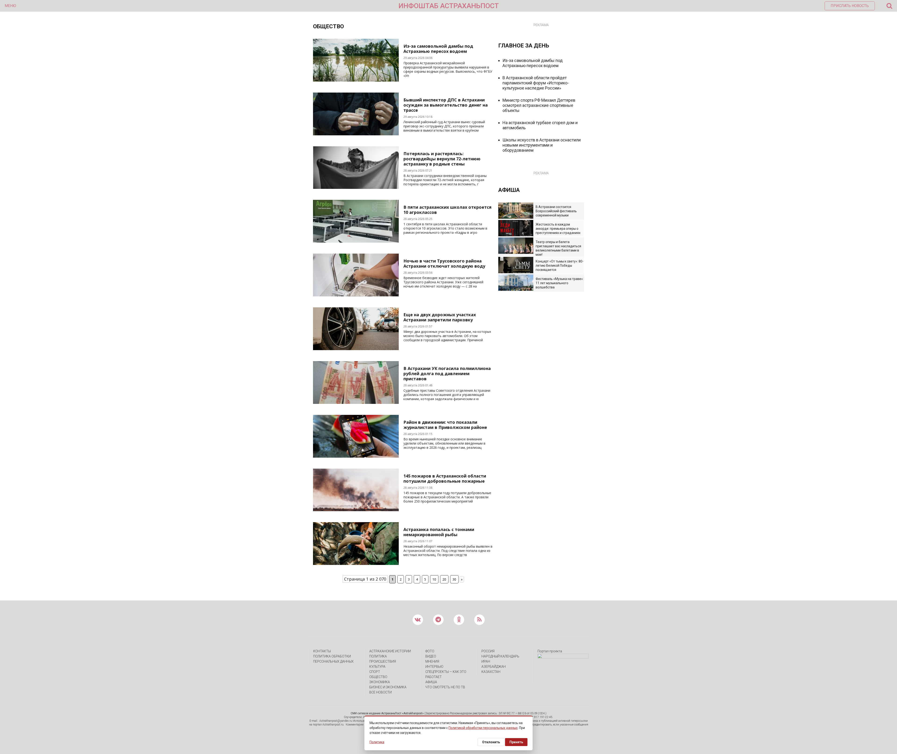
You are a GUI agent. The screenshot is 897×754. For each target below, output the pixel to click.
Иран (485, 661)
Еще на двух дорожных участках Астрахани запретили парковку (439, 317)
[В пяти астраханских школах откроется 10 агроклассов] (356, 241)
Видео (430, 656)
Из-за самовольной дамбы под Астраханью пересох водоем (438, 48)
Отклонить (491, 742)
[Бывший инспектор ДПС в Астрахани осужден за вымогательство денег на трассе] (356, 133)
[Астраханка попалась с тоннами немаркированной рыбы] (356, 563)
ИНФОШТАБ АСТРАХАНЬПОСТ (449, 6)
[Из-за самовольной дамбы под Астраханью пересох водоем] (356, 80)
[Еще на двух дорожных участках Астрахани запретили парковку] (356, 348)
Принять (516, 742)
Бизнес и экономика (387, 687)
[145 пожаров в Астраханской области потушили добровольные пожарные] (356, 509)
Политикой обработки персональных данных (483, 728)
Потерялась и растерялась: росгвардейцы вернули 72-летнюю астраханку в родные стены (442, 159)
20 (444, 579)
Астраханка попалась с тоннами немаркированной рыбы (438, 532)
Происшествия (382, 661)
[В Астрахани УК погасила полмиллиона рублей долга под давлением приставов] (356, 402)
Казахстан (490, 672)
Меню (10, 6)
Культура (377, 666)
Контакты (322, 651)
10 (434, 579)
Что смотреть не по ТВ (445, 687)
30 (454, 579)
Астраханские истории (390, 651)
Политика (378, 656)
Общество (378, 677)
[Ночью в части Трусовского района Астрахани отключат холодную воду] (356, 295)
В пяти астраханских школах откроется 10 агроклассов (447, 209)
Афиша (431, 682)
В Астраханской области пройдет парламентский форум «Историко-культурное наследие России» (535, 82)
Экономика (379, 682)
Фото (429, 651)
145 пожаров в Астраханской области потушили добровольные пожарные (444, 478)
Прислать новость (850, 6)
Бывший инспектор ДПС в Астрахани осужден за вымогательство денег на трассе (445, 105)
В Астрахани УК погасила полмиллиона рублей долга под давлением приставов (447, 373)
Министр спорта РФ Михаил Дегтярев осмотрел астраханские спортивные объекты (538, 105)
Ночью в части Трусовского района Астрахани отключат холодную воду (444, 263)
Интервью (434, 666)
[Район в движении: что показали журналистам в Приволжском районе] (356, 456)
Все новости (380, 692)
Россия (488, 651)
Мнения (432, 661)
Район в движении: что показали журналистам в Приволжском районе (445, 424)
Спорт (374, 672)
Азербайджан (493, 666)
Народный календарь (500, 656)
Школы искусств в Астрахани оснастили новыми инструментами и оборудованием (541, 145)
